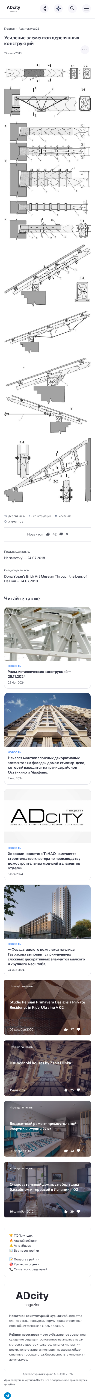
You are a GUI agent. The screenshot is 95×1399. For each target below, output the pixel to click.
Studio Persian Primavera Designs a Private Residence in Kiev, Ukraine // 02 (47, 1004)
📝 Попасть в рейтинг (25, 1259)
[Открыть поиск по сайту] (72, 8)
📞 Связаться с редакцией (28, 1269)
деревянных (16, 516)
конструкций (42, 516)
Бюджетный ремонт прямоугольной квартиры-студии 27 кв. (43, 1126)
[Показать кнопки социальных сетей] (44, 8)
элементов (15, 521)
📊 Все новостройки (24, 1250)
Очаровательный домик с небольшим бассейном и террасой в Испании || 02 (44, 1187)
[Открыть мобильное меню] (86, 8)
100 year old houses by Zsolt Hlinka (40, 1062)
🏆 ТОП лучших (21, 1235)
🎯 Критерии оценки (24, 1264)
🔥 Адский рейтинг (23, 1240)
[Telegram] (7, 1395)
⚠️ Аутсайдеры (20, 1245)
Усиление (65, 516)
